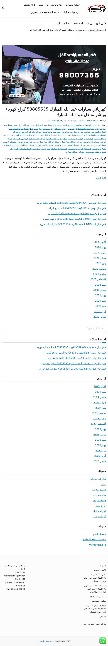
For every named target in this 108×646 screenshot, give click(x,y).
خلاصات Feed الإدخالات (94, 539)
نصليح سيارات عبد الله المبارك (77, 152)
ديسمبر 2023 (99, 268)
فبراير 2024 (100, 258)
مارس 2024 (99, 252)
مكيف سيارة (95, 152)
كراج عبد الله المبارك (37, 138)
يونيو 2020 (100, 300)
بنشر (41, 4)
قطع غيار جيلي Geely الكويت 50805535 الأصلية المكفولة (77, 213)
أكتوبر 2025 (100, 242)
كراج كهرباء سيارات (20, 138)
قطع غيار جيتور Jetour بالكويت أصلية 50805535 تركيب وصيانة (74, 218)
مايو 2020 (101, 306)
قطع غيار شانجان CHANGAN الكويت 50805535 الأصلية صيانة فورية (71, 202)
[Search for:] (54, 328)
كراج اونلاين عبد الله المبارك (56, 138)
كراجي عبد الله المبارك (32, 142)
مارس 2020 (99, 316)
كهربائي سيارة (40, 148)
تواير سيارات (99, 495)
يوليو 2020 (100, 295)
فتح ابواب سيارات (71, 12)
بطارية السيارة (62, 125)
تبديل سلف (38, 128)
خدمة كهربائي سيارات (79, 132)
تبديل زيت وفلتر (60, 128)
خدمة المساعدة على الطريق (45, 12)
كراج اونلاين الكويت (75, 138)
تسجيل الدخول (99, 534)
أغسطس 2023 (98, 279)
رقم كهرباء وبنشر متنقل (61, 132)
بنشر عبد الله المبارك (25, 125)
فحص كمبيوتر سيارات (78, 135)
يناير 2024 (100, 263)
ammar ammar (93, 120)
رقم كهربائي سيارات (43, 132)
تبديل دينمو (71, 128)
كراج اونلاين (88, 138)
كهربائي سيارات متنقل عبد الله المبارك (62, 148)
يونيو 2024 (100, 247)
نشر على (76, 120)
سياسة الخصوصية (99, 601)
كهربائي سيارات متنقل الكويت (89, 148)
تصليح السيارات (27, 128)
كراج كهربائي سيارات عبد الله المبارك (78, 142)
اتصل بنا (103, 566)
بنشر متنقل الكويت (46, 641)
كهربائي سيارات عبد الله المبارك (28, 145)
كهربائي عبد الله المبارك (25, 148)
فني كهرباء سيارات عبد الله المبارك (56, 135)
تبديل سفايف (48, 128)
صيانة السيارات (94, 135)
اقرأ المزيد (101, 178)
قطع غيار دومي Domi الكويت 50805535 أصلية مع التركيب (76, 208)
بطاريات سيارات (54, 4)
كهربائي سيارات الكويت (50, 145)
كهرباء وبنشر (18, 142)
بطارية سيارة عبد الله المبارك (45, 125)
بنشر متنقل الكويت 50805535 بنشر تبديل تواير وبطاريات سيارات (95, 577)
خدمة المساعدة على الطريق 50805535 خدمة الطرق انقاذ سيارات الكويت (95, 588)
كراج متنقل (29, 4)
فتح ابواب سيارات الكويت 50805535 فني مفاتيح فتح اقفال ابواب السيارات (95, 608)
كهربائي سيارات (66, 145)
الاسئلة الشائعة (100, 570)
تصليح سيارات (73, 4)
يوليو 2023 (100, 284)
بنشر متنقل (11, 125)
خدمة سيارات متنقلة (98, 596)
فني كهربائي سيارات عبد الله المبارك (28, 135)
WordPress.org (97, 544)
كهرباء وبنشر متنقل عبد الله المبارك (87, 145)
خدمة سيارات (99, 500)
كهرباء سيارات (53, 120)
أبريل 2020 (100, 311)
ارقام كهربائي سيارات (90, 125)
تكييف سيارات (94, 132)
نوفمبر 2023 (99, 274)
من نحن (103, 616)
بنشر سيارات (89, 624)
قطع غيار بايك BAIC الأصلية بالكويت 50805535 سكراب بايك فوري (72, 224)
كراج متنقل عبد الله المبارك (52, 142)
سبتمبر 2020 (99, 290)
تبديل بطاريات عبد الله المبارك (87, 128)
